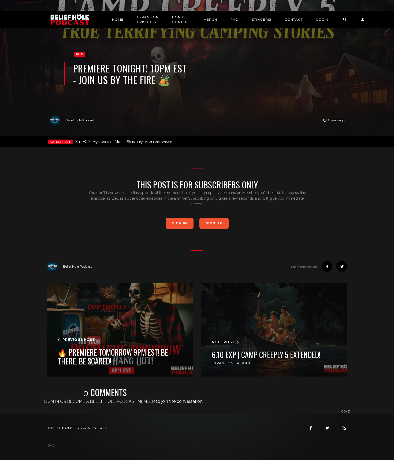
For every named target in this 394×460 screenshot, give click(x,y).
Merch (210, 19)
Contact (294, 19)
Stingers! (261, 19)
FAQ (235, 19)
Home (118, 19)
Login (322, 19)
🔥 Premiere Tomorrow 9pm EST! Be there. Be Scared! (113, 357)
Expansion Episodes (148, 19)
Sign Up (214, 223)
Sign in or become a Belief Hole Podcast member (99, 401)
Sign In (179, 223)
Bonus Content (181, 19)
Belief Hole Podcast (80, 120)
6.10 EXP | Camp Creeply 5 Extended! (266, 354)
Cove (345, 411)
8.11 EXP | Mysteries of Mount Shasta (123, 142)
